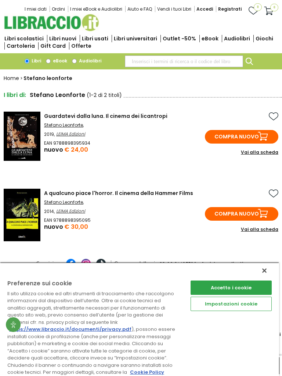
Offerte (81, 46)
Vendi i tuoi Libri (174, 9)
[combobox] (184, 61)
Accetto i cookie (231, 287)
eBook (210, 38)
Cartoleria (21, 46)
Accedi (204, 9)
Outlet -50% (179, 38)
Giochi (264, 38)
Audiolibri (237, 38)
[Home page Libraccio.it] (51, 29)
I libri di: (15, 95)
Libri (35, 61)
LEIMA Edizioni (70, 134)
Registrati (230, 9)
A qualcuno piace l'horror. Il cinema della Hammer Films (118, 193)
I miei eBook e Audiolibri (96, 9)
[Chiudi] (264, 270)
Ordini (58, 9)
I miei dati (36, 9)
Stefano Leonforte (63, 125)
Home (11, 78)
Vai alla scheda (259, 152)
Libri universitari (135, 38)
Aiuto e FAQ (139, 9)
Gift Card (53, 46)
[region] (139, 319)
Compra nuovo (236, 136)
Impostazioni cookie (231, 303)
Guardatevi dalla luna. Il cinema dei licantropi (105, 116)
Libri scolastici (24, 38)
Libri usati (95, 38)
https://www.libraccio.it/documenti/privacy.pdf (70, 329)
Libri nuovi (62, 38)
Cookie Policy (147, 372)
